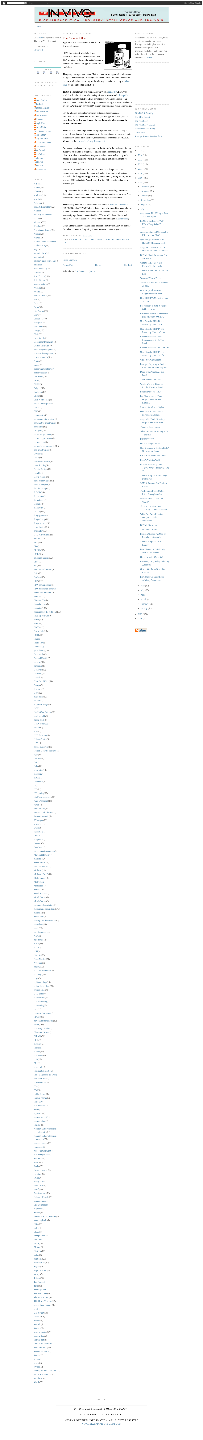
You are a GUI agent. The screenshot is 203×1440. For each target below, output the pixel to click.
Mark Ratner (40, 134)
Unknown (39, 157)
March (144, 599)
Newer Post (68, 264)
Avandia (99, 240)
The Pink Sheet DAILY (145, 124)
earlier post (123, 218)
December (145, 186)
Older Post (127, 264)
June (143, 585)
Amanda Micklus (42, 107)
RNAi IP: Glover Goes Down (153, 455)
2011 (140, 168)
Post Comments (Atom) (85, 271)
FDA (65, 242)
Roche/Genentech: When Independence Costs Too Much (152, 340)
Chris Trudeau (41, 115)
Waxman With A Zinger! (151, 278)
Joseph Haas (40, 123)
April (143, 594)
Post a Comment (70, 259)
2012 (140, 164)
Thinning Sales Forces (150, 426)
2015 (140, 150)
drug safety (122, 240)
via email (148, 57)
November (145, 190)
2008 (140, 182)
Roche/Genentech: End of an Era (154, 347)
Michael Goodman (43, 142)
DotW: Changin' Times (150, 443)
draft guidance (125, 95)
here (41, 37)
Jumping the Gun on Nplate (152, 407)
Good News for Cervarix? (151, 556)
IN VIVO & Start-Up (144, 113)
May (143, 590)
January (144, 608)
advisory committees (82, 240)
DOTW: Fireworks (148, 524)
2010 (140, 173)
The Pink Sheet (141, 120)
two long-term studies (119, 204)
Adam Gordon (41, 99)
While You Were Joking (150, 359)
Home (38, 26)
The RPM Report (142, 116)
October (144, 195)
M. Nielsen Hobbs (43, 130)
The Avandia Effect (75, 38)
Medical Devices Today (145, 128)
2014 (140, 155)
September (145, 200)
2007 (140, 613)
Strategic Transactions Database (148, 136)
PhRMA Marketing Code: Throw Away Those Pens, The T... (154, 467)
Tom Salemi (40, 153)
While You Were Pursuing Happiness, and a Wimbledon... (151, 517)
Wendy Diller (40, 169)
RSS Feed (38, 49)
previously (112, 91)
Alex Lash (39, 103)
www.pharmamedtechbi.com (101, 1423)
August (144, 204)
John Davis (39, 119)
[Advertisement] (148, 649)
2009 (140, 177)
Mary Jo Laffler (41, 138)
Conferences (140, 132)
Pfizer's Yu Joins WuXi (150, 459)
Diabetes (109, 240)
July (143, 209)
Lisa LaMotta (40, 126)
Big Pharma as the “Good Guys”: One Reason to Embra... (151, 399)
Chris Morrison (41, 111)
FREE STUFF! (147, 439)
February (145, 603)
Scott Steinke (40, 146)
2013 (140, 159)
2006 (140, 618)
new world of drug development (91, 141)
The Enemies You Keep (150, 379)
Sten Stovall (40, 150)
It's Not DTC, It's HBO (150, 391)
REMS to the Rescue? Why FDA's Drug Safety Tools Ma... (152, 224)
